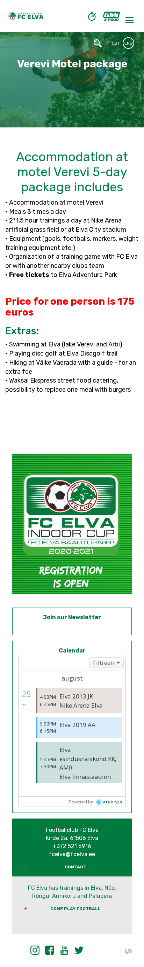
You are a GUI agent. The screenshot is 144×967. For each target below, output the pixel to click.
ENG (128, 43)
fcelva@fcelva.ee (72, 854)
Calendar (72, 650)
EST (116, 43)
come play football (75, 908)
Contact (75, 867)
